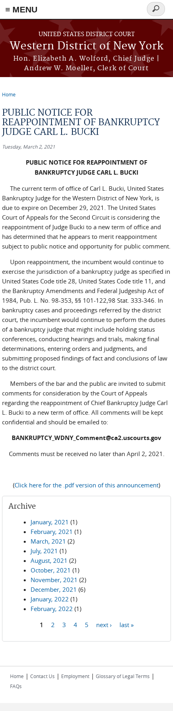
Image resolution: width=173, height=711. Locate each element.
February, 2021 (52, 532)
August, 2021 (49, 560)
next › (104, 624)
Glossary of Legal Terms (123, 676)
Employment (75, 676)
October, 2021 (51, 570)
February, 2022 (52, 609)
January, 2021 (50, 522)
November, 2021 (54, 580)
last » (126, 624)
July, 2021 (44, 551)
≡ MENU (21, 9)
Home (9, 94)
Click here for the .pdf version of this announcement (86, 485)
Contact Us (42, 676)
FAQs (16, 686)
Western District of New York (86, 46)
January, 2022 (50, 599)
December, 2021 (54, 589)
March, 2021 (48, 541)
